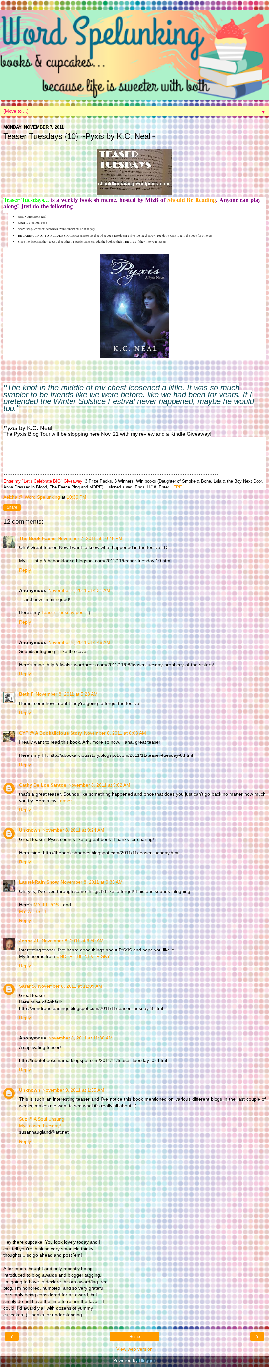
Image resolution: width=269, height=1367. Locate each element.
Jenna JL (29, 940)
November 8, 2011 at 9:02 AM (99, 785)
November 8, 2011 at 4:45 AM (79, 642)
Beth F (26, 694)
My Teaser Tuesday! (40, 1125)
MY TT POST (48, 904)
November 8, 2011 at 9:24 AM (73, 830)
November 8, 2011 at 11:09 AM (70, 986)
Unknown (29, 830)
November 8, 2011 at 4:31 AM (79, 590)
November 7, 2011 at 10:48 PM (90, 538)
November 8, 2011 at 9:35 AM (92, 882)
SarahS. (27, 986)
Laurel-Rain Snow (39, 882)
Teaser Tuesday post (63, 612)
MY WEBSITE (33, 911)
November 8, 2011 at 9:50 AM (73, 940)
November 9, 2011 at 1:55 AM (73, 1089)
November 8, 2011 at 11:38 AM (80, 1037)
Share (12, 507)
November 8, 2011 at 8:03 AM (115, 733)
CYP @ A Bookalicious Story (50, 733)
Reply (25, 570)
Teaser (65, 800)
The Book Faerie (37, 538)
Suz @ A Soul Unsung (41, 1119)
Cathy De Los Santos (42, 785)
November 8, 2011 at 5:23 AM (67, 694)
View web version (134, 1349)
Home (134, 1336)
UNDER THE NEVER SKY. (83, 956)
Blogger (147, 1360)
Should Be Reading (191, 199)
